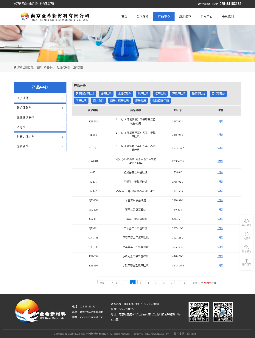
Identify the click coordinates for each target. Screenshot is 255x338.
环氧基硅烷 (178, 93)
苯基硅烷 (81, 100)
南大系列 (98, 100)
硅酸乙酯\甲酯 (161, 100)
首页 (124, 16)
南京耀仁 (192, 333)
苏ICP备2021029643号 (157, 333)
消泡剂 (21, 127)
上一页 (114, 283)
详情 (220, 121)
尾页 (194, 283)
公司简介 (143, 16)
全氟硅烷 (106, 93)
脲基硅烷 (140, 100)
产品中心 (164, 16)
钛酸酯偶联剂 (26, 117)
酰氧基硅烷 (198, 93)
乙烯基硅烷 (218, 93)
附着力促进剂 (26, 136)
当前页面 (77, 67)
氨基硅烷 (160, 93)
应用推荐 (185, 16)
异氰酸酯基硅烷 (85, 93)
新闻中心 (206, 16)
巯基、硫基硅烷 (119, 100)
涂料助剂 (23, 146)
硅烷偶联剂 (63, 67)
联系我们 (228, 16)
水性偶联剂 (124, 93)
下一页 (182, 283)
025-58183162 (230, 3)
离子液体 (23, 98)
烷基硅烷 (143, 93)
